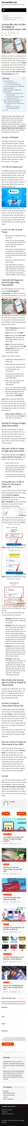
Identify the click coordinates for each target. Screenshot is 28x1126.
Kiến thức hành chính (8, 1114)
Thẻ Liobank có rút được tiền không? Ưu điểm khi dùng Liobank (13, 839)
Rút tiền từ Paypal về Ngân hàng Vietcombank (12, 90)
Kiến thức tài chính (7, 1110)
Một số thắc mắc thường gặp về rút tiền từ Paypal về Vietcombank (13, 100)
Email (4, 1023)
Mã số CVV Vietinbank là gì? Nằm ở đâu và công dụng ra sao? (13, 987)
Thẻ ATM (6, 864)
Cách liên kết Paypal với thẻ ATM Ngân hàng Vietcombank (14, 87)
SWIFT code (9, 387)
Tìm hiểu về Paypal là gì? (11, 82)
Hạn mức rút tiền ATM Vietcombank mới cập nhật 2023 (12, 869)
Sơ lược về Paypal (8, 81)
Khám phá (4, 1112)
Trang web (4, 1030)
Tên (3, 1016)
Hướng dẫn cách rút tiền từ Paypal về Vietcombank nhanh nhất (15, 97)
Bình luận (5, 1007)
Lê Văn (5, 33)
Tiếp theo (20, 813)
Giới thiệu (6, 1091)
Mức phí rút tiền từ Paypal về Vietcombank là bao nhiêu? (13, 107)
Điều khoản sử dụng (9, 1093)
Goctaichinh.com (9, 2)
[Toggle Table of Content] (23, 78)
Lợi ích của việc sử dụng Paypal (13, 84)
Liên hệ (5, 1097)
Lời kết (5, 110)
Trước (6, 813)
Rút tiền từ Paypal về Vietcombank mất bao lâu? (15, 104)
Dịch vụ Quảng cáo (8, 1099)
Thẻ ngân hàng (7, 35)
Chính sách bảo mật (8, 1095)
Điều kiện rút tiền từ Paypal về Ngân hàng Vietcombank (14, 94)
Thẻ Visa (6, 982)
